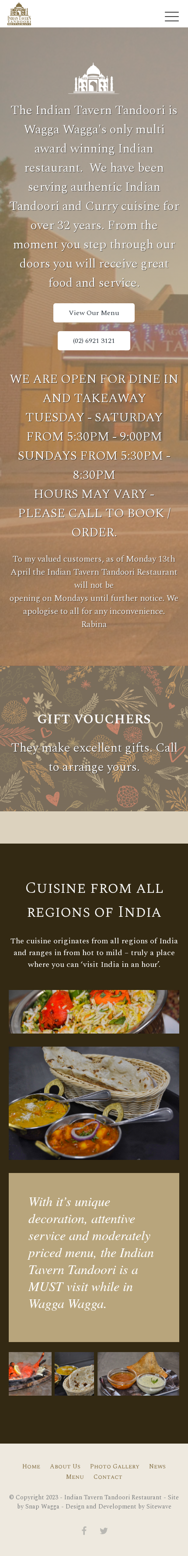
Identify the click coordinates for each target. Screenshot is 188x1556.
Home (31, 1466)
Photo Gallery (114, 1466)
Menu (75, 1476)
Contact (108, 1476)
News (157, 1466)
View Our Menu (94, 313)
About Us (65, 1466)
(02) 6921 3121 (94, 341)
